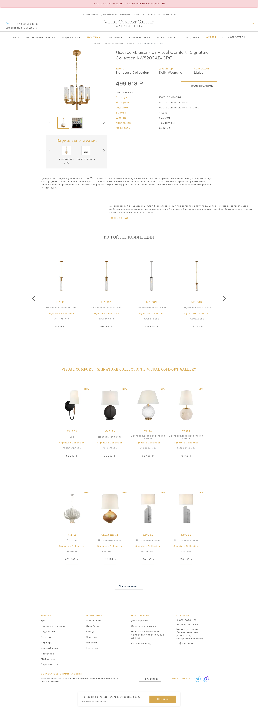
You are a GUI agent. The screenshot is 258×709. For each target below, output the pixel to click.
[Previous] (50, 150)
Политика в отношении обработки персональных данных (147, 635)
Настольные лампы (41, 37)
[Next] (104, 122)
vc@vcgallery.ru (185, 643)
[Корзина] (250, 25)
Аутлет (211, 37)
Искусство (166, 37)
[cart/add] (64, 336)
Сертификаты (50, 664)
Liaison (200, 72)
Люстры (94, 37)
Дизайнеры (109, 15)
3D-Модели (190, 37)
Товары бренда (118, 218)
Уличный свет (140, 37)
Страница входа (142, 644)
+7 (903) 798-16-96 (22, 26)
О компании (90, 15)
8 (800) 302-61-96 (186, 620)
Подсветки (71, 37)
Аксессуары (236, 37)
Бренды (125, 15)
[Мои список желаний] (242, 25)
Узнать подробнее (94, 701)
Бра (16, 37)
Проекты (139, 15)
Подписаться (150, 679)
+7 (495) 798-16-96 (187, 625)
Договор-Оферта (142, 621)
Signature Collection (132, 72)
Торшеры (114, 37)
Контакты (169, 15)
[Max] (205, 679)
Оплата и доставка (143, 626)
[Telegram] (7, 23)
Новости (154, 15)
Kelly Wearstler (171, 72)
